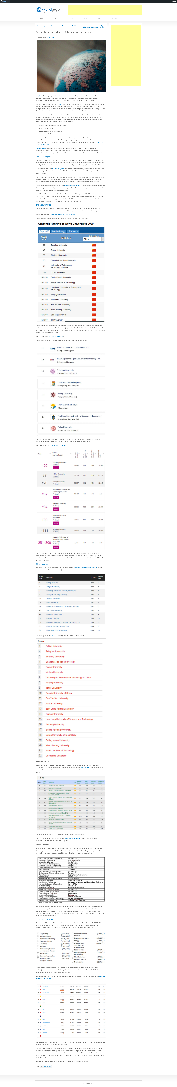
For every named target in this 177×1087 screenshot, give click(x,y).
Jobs (99, 18)
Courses (85, 18)
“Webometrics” (85, 767)
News (56, 18)
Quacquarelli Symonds (55, 336)
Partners (114, 18)
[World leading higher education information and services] (47, 9)
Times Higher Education (58, 445)
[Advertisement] (105, 10)
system (60, 104)
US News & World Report (72, 838)
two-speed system (58, 169)
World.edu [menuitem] (6, 1)
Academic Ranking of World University (62, 214)
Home (42, 18)
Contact (128, 18)
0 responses (51, 37)
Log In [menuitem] (174, 1)
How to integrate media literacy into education (50, 26)
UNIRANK (54, 636)
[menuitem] (170, 1)
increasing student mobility (72, 185)
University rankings (46, 1066)
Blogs (71, 18)
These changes (41, 148)
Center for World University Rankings (85, 567)
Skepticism (39, 96)
